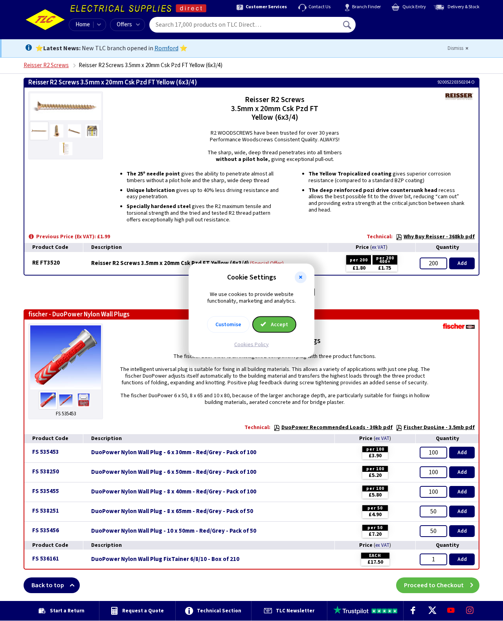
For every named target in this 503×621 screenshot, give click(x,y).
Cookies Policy (251, 344)
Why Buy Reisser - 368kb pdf (439, 237)
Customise (228, 324)
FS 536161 (45, 559)
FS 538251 (45, 511)
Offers (124, 24)
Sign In (397, 22)
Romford (166, 48)
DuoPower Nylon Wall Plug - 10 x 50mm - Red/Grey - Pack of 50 (173, 531)
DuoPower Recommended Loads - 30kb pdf (337, 427)
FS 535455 (45, 491)
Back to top (47, 585)
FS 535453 (45, 452)
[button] (301, 277)
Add (462, 263)
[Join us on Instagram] (470, 611)
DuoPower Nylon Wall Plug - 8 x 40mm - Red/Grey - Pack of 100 (173, 491)
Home (82, 24)
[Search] (348, 25)
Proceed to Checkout (434, 585)
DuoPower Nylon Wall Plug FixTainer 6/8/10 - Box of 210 (165, 559)
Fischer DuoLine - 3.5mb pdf (439, 427)
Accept (279, 324)
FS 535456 (45, 530)
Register (392, 27)
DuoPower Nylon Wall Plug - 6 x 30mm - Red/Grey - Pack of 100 (173, 452)
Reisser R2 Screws (46, 65)
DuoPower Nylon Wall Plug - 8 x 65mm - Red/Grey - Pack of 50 (172, 511)
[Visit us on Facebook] (413, 611)
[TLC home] (45, 19)
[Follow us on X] (431, 611)
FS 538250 (45, 472)
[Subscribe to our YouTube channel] (450, 611)
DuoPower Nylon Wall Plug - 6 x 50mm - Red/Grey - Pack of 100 (173, 472)
